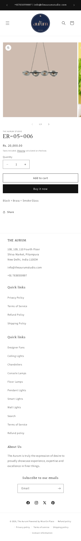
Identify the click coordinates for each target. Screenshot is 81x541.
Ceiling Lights (16, 356)
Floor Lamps (15, 381)
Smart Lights (15, 398)
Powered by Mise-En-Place (41, 521)
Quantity (7, 157)
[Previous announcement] (7, 5)
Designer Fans (16, 347)
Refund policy (16, 433)
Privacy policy (23, 527)
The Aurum (23, 521)
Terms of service (41, 527)
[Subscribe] (59, 488)
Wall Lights (14, 407)
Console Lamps (17, 373)
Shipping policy (61, 527)
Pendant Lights (17, 390)
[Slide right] (49, 124)
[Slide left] (32, 124)
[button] (7, 23)
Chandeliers (15, 364)
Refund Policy (16, 314)
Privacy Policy (16, 297)
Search (12, 416)
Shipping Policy (17, 323)
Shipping (21, 150)
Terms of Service (17, 306)
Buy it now (40, 189)
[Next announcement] (74, 5)
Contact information (42, 533)
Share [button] (10, 212)
